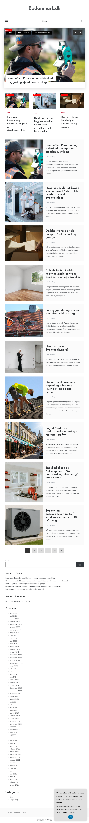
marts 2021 (14, 779)
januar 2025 (14, 652)
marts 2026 (14, 619)
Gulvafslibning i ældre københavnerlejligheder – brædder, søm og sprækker (63, 274)
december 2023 (16, 688)
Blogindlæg (14, 800)
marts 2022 (14, 746)
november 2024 (16, 658)
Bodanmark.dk (44, 8)
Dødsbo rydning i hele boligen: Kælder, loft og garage (61, 234)
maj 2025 (13, 641)
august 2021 (14, 765)
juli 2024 (13, 669)
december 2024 (16, 655)
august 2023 (14, 699)
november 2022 (16, 724)
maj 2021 (13, 774)
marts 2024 (14, 680)
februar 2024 (15, 682)
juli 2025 (13, 635)
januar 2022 (14, 752)
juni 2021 (13, 771)
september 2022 (16, 730)
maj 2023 (13, 707)
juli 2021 (13, 768)
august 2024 (14, 666)
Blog (10, 33)
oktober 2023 (15, 694)
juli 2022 (13, 735)
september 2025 (16, 630)
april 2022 (13, 743)
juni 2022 (13, 738)
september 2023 (16, 696)
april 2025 (13, 644)
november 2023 (16, 691)
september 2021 (16, 763)
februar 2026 (15, 622)
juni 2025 (13, 638)
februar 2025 (15, 649)
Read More (76, 78)
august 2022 (14, 732)
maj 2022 (13, 741)
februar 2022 (15, 749)
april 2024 (13, 677)
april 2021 (13, 777)
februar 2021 (15, 782)
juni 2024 (13, 671)
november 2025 (16, 624)
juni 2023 (13, 705)
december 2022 (16, 721)
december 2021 (16, 754)
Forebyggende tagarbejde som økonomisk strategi (24, 589)
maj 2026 (13, 613)
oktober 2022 (15, 727)
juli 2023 (13, 702)
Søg (7, 561)
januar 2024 (14, 685)
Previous (75, 32)
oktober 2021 (15, 760)
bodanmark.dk (44, 33)
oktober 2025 (15, 627)
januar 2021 (14, 785)
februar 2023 (15, 716)
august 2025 (14, 633)
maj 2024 (13, 674)
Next (80, 32)
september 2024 (16, 663)
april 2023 (13, 710)
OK (71, 817)
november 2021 (16, 757)
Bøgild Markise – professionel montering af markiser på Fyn (62, 431)
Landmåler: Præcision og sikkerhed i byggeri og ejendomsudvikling (17, 123)
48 (55, 550)
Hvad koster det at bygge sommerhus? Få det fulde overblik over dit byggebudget (29, 78)
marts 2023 (14, 713)
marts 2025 (14, 647)
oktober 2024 (15, 660)
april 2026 (13, 616)
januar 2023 (14, 718)
